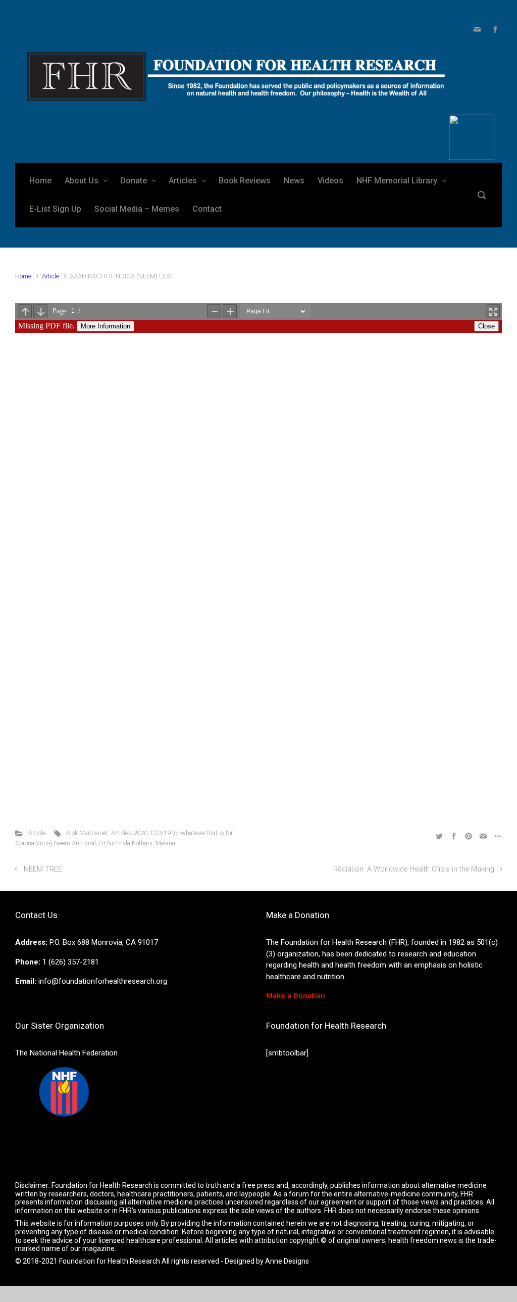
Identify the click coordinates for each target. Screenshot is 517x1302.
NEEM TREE (43, 869)
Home (23, 276)
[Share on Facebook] (453, 835)
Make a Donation (295, 995)
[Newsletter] (477, 29)
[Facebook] (494, 29)
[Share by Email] (483, 835)
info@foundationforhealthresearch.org (102, 981)
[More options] (496, 835)
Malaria (165, 843)
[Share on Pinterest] (468, 835)
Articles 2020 (129, 833)
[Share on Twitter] (439, 835)
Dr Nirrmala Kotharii (125, 843)
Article (50, 276)
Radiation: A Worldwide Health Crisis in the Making (413, 869)
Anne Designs (287, 1261)
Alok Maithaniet (87, 833)
